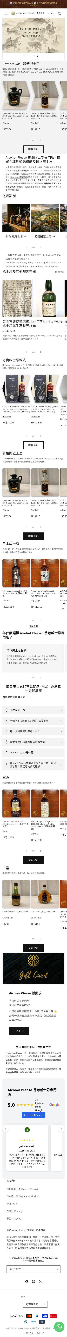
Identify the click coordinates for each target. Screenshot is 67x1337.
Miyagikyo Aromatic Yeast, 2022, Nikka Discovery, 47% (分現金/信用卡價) (43, 593)
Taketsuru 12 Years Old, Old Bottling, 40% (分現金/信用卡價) (15, 593)
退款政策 (36, 1328)
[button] (6, 13)
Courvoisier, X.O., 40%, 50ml (43, 911)
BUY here (19, 1031)
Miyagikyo (35, 600)
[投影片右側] (40, 140)
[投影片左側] (26, 140)
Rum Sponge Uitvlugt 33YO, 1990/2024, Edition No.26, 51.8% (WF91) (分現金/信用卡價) (44, 825)
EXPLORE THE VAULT (33, 35)
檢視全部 (33, 149)
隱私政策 (46, 1328)
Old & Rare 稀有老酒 (18, 177)
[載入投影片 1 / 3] (30, 56)
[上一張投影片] (24, 56)
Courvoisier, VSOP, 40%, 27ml (15, 911)
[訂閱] (56, 1269)
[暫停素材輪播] (61, 56)
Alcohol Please (22, 1328)
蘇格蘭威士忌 (14, 236)
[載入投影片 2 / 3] (33, 56)
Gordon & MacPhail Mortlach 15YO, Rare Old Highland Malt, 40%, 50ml (44, 115)
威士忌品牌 (19, 650)
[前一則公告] (6, 4)
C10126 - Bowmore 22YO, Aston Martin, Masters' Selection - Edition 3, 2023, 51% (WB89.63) (16, 409)
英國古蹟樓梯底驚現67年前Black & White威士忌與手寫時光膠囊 (32, 324)
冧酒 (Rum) (12, 1203)
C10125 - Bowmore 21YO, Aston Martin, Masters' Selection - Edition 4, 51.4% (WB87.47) (44, 409)
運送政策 (30, 1333)
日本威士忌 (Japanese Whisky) (22, 1196)
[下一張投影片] (43, 56)
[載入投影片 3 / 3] (37, 56)
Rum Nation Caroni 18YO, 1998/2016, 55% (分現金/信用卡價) (15, 824)
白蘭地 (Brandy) (15, 1211)
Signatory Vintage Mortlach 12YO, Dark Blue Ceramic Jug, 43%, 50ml (15, 115)
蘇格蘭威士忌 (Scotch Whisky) (22, 1188)
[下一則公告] (61, 4)
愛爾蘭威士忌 (43, 236)
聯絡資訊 (40, 1333)
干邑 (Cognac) (14, 1218)
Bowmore (6, 416)
